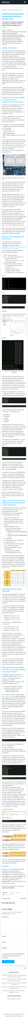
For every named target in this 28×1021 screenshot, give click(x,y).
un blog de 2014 (8, 696)
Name (4, 936)
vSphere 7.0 (18, 892)
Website (4, 948)
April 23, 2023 (18, 10)
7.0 (9, 892)
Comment (5, 917)
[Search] (25, 968)
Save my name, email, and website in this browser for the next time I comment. (13, 956)
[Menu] (24, 2)
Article (7, 894)
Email (4, 942)
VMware (13, 892)
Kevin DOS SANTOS (8, 10)
